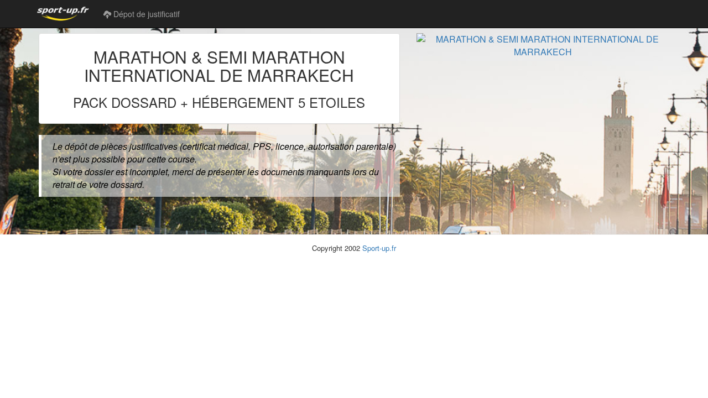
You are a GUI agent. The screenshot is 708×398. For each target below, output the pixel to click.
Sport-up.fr (379, 248)
